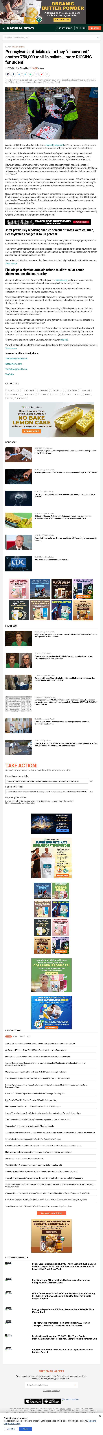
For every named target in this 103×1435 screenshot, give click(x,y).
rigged (41, 82)
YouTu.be (9, 374)
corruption (46, 80)
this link (64, 339)
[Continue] (75, 1385)
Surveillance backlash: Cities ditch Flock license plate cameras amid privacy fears (38, 1206)
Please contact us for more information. (20, 803)
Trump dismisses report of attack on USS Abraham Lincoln (29, 1126)
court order (56, 80)
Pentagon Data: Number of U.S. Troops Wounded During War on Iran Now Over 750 (40, 1043)
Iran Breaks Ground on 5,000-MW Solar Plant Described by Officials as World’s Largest (41, 1171)
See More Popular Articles (51, 1213)
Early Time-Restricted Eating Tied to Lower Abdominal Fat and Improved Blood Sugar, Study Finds (46, 1200)
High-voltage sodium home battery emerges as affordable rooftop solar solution (38, 1152)
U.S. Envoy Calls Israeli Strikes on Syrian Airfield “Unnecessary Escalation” (36, 1072)
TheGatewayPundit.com (16, 358)
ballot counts (15, 80)
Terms (69, 1409)
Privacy (62, 1409)
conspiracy (37, 80)
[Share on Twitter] (19, 74)
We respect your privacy (51, 1391)
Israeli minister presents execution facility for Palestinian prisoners (33, 1139)
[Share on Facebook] (14, 74)
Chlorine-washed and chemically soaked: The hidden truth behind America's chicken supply (43, 1145)
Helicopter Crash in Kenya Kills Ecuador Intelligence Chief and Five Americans (37, 1056)
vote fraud (55, 82)
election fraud (77, 80)
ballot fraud (27, 80)
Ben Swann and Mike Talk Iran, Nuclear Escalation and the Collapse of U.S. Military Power (61, 1281)
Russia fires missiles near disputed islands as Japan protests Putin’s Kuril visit (37, 1078)
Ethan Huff (24, 68)
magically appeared (54, 145)
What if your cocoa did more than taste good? (24, 1158)
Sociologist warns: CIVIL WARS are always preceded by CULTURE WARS (66, 472)
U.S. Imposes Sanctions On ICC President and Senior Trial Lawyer (32, 1106)
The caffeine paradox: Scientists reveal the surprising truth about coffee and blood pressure (44, 1178)
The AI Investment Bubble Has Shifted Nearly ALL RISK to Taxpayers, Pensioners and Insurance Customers (61, 1324)
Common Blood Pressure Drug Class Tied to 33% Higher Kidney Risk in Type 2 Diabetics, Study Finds (47, 1193)
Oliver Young (49, 491)
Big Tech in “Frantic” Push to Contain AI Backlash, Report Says (31, 1100)
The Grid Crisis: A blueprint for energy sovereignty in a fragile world (33, 1165)
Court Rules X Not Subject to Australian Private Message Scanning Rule (35, 1093)
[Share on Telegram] (25, 74)
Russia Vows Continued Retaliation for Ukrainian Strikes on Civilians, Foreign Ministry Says (43, 1113)
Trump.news (11, 348)
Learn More (11, 1429)
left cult (18, 82)
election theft (89, 80)
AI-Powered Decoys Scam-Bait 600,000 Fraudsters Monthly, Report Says (35, 1050)
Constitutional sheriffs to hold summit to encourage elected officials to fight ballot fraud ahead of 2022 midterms (66, 744)
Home (7, 47)
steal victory (11, 263)
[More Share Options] (47, 74)
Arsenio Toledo (49, 470)
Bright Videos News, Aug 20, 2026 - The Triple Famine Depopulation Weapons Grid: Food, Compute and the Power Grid (64, 1337)
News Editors (49, 535)
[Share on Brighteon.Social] (8, 74)
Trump (47, 82)
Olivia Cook (48, 448)
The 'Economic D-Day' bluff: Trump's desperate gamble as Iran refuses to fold (37, 1119)
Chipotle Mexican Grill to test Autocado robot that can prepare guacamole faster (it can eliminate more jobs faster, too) (63, 517)
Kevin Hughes (49, 513)
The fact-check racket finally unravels (51, 560)
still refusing (61, 280)
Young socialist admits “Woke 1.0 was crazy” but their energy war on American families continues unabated (50, 1132)
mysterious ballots (29, 82)
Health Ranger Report (15, 1257)
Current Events (18, 47)
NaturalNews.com (13, 364)
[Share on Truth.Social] (36, 74)
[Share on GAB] (31, 74)
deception (66, 80)
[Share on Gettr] (42, 74)
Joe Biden (9, 82)
